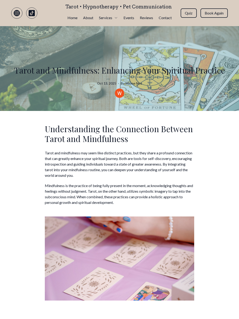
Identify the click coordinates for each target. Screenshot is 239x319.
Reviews (146, 17)
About (88, 17)
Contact (165, 17)
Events (128, 17)
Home (72, 17)
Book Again (214, 13)
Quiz (189, 13)
